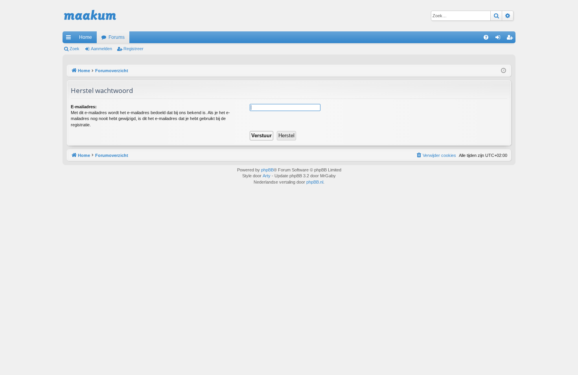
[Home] (90, 15)
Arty (267, 175)
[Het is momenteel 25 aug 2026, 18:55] (503, 70)
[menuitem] (486, 37)
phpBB (267, 169)
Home (85, 37)
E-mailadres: (84, 106)
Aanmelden (101, 48)
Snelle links (70, 39)
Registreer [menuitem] (511, 39)
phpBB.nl (314, 182)
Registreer (133, 48)
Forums (117, 37)
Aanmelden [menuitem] (499, 39)
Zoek (74, 48)
